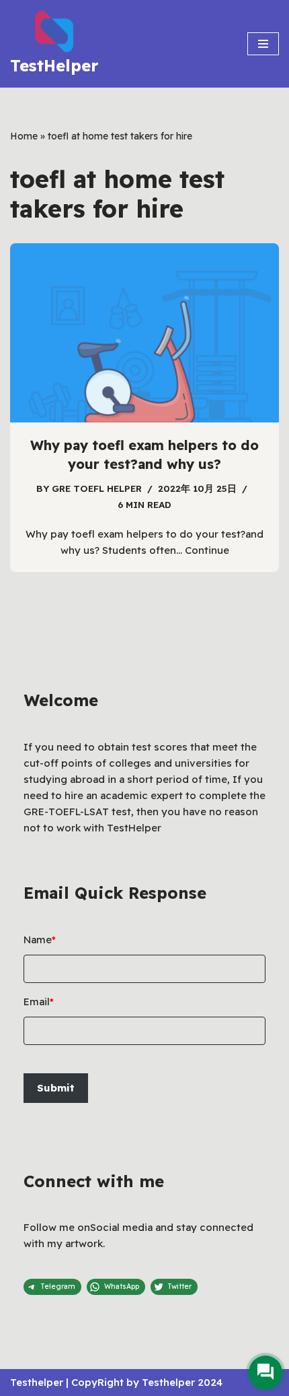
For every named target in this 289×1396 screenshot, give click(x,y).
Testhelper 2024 (182, 1382)
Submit (56, 1087)
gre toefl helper (97, 488)
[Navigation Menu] (263, 43)
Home (24, 136)
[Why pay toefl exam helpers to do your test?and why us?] (144, 333)
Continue (207, 550)
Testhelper (36, 1382)
